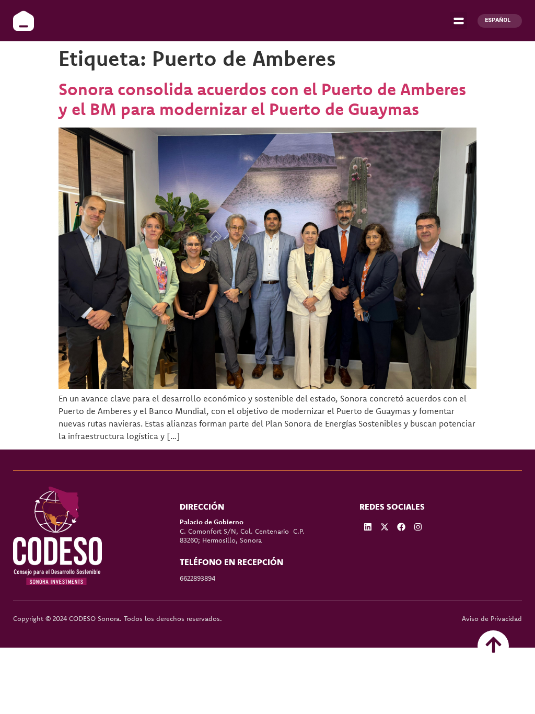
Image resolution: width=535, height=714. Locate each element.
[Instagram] (418, 527)
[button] (458, 20)
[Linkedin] (367, 527)
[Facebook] (401, 527)
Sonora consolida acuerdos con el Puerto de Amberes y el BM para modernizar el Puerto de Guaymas (262, 98)
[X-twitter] (384, 527)
